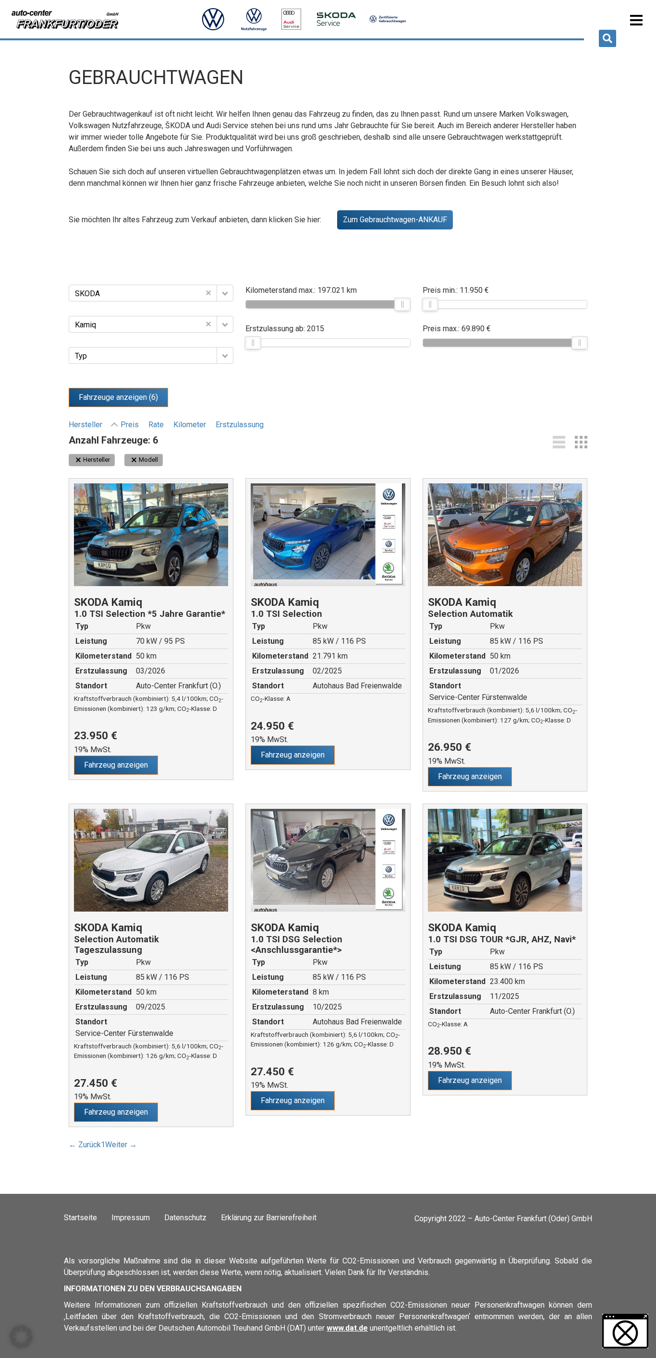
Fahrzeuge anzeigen (118, 397)
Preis (130, 424)
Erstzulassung (240, 424)
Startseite (80, 1217)
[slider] (403, 304)
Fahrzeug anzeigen (116, 764)
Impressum (130, 1217)
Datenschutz (185, 1217)
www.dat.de (347, 1328)
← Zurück (85, 1144)
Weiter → (121, 1144)
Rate (156, 424)
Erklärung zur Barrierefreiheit (268, 1217)
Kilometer (189, 424)
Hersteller (85, 424)
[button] (607, 38)
